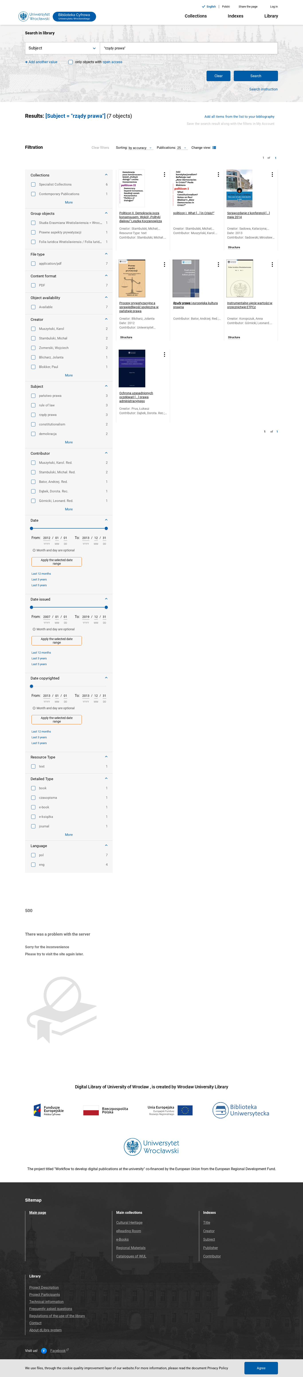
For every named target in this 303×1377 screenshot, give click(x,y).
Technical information (46, 1302)
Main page (37, 1213)
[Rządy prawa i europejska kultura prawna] (191, 278)
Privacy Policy (217, 1368)
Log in (274, 6)
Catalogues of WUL (131, 1256)
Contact (35, 1323)
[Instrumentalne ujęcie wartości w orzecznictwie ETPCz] (245, 278)
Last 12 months (41, 573)
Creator (208, 1231)
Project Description (44, 1287)
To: (77, 538)
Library (271, 16)
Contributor (212, 1256)
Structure (234, 247)
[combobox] (189, 48)
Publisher (210, 1248)
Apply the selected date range (57, 561)
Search (255, 76)
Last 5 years (39, 585)
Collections (196, 16)
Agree (261, 1368)
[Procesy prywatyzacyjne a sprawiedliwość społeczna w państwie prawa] (137, 278)
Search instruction (263, 89)
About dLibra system (45, 1330)
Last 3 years (39, 579)
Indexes (235, 16)
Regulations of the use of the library (57, 1316)
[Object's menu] (164, 174)
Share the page (248, 6)
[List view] (213, 148)
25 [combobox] (179, 148)
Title (206, 1222)
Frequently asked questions (50, 1309)
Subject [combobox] (35, 48)
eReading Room (128, 1231)
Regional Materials (131, 1248)
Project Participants (44, 1295)
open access (112, 62)
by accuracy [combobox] (137, 148)
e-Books (122, 1239)
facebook (58, 1351)
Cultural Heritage (129, 1222)
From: (36, 538)
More (69, 202)
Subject (209, 1239)
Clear (218, 76)
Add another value (43, 62)
